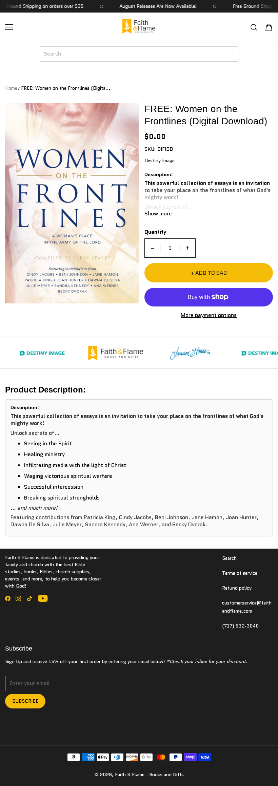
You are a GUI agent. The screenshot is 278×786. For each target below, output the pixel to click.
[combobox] (139, 53)
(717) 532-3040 (240, 625)
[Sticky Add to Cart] (252, 769)
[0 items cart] (269, 27)
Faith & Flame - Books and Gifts (149, 774)
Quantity (155, 232)
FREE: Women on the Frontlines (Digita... (66, 88)
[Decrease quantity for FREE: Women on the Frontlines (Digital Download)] (152, 248)
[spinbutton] (170, 248)
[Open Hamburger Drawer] (9, 27)
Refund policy (237, 588)
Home (11, 88)
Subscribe (25, 701)
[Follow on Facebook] (8, 598)
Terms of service (239, 573)
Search (229, 558)
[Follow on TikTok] (29, 598)
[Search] (254, 27)
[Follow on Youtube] (43, 598)
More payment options (209, 315)
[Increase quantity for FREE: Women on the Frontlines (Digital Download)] (187, 248)
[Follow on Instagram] (18, 598)
